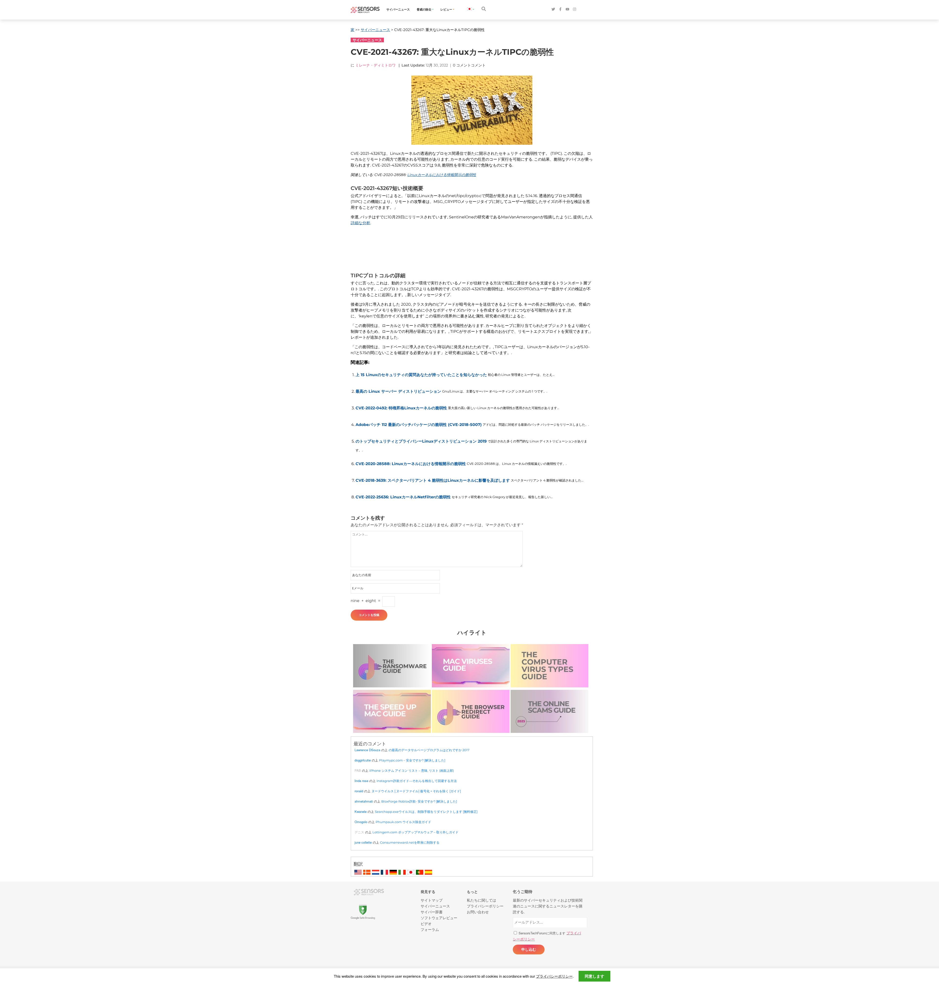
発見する (428, 891)
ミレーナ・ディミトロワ (375, 65)
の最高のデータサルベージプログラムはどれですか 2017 (429, 750)
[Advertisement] (469, 252)
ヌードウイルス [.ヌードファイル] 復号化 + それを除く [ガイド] (416, 791)
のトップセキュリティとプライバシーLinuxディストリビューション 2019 (421, 441)
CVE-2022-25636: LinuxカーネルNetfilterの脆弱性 (403, 497)
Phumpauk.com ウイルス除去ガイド (403, 822)
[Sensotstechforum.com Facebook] (560, 9)
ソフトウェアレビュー (439, 917)
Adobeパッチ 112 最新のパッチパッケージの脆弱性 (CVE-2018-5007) (419, 424)
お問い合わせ (478, 911)
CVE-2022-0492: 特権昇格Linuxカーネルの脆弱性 (401, 408)
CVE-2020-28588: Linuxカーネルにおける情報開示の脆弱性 (411, 463)
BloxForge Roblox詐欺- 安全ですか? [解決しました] (419, 801)
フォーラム (430, 929)
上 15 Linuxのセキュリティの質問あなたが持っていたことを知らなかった (421, 374)
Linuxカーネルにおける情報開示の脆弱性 (441, 174)
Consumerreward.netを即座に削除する (409, 842)
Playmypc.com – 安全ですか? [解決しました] (412, 760)
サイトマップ (432, 900)
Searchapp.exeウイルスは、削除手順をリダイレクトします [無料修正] (426, 812)
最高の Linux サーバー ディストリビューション (398, 391)
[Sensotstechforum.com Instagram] (574, 9)
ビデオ (426, 923)
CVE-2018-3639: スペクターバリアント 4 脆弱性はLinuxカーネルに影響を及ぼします (433, 480)
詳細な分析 (360, 223)
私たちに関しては (481, 900)
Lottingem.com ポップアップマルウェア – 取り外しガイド (415, 832)
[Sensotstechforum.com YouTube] (567, 9)
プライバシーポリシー (554, 976)
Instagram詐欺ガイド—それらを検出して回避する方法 (417, 781)
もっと (472, 891)
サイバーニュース (398, 9)
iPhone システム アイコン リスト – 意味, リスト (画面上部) (411, 770)
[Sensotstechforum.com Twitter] (553, 9)
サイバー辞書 (432, 911)
